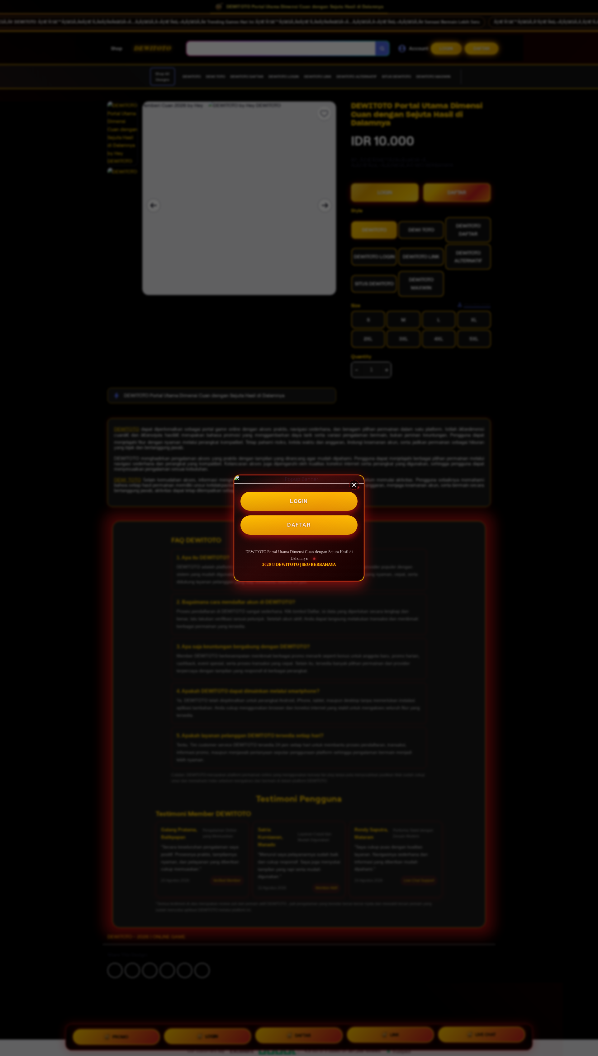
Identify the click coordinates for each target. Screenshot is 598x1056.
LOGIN (299, 501)
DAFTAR (299, 525)
